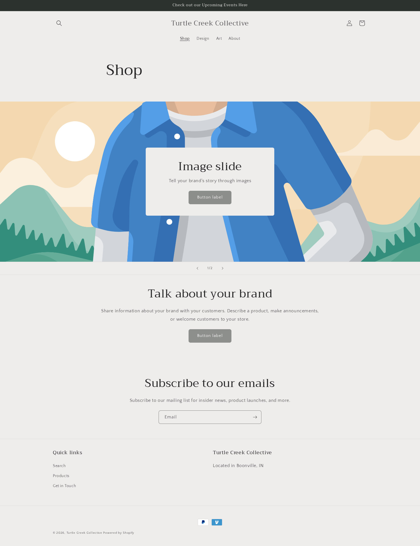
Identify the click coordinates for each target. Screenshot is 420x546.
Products (61, 476)
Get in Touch (64, 486)
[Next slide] (222, 268)
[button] (59, 23)
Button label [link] (210, 197)
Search (59, 466)
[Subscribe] (255, 417)
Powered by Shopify (118, 533)
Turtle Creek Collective (84, 533)
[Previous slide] (197, 268)
